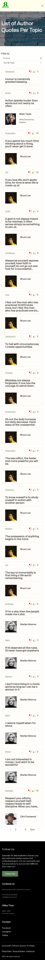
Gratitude (9, 604)
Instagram (6, 932)
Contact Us (30, 951)
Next (32, 829)
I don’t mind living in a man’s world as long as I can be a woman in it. (22, 687)
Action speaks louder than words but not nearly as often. (21, 103)
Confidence (10, 253)
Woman (8, 676)
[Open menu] (42, 5)
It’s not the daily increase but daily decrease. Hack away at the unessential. (20, 422)
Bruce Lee (25, 156)
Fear (7, 295)
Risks (7, 640)
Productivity (10, 133)
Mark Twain (25, 114)
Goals (7, 211)
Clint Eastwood (28, 817)
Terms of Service (19, 951)
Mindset (8, 529)
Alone (7, 715)
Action (8, 93)
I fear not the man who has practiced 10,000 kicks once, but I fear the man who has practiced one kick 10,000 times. (22, 308)
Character (9, 490)
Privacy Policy (7, 951)
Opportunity (10, 336)
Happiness (9, 72)
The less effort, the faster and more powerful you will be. (21, 461)
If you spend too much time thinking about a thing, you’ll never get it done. (22, 144)
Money (8, 752)
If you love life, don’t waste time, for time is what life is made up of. (21, 183)
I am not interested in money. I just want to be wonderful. (19, 762)
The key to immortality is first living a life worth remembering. (20, 575)
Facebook (6, 928)
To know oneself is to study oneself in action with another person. (21, 500)
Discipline (9, 791)
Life (6, 172)
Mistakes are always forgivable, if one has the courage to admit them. (20, 383)
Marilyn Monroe (28, 624)
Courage (9, 373)
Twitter (5, 935)
